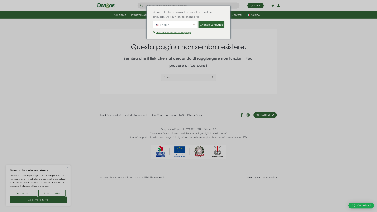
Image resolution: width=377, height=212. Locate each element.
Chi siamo (120, 14)
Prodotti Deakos (141, 14)
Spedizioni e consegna (164, 115)
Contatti (237, 14)
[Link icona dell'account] (278, 5)
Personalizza (23, 193)
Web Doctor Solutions (267, 177)
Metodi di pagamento (136, 115)
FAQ (181, 115)
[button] (361, 205)
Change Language (211, 24)
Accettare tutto (38, 199)
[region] (38, 185)
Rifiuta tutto (52, 193)
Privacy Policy (194, 115)
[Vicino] (67, 167)
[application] (261, 15)
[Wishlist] (273, 5)
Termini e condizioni (110, 115)
